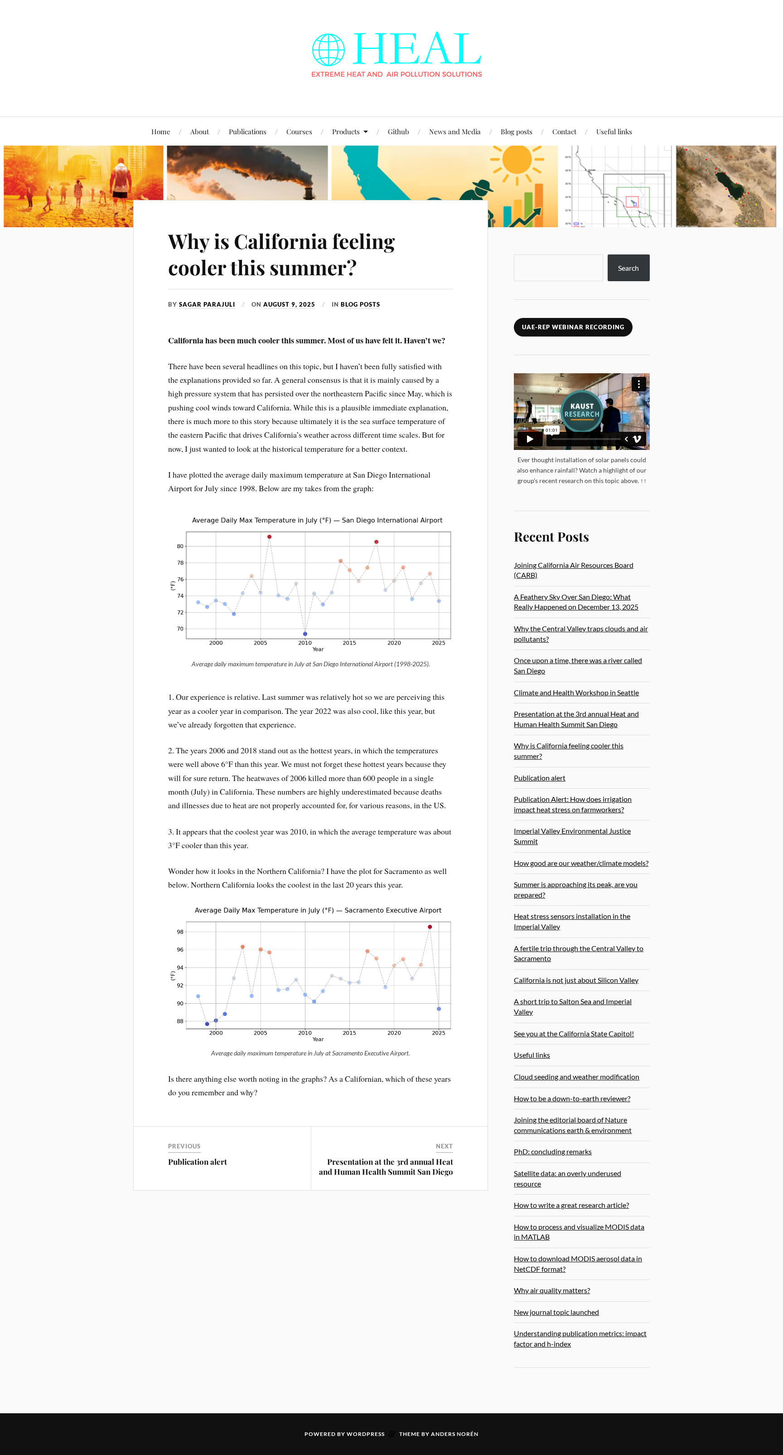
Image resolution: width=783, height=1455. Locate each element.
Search (628, 268)
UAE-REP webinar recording (573, 327)
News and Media (455, 131)
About (199, 131)
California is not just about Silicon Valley (576, 980)
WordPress (366, 1434)
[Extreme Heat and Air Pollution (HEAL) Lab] (391, 57)
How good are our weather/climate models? (581, 863)
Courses (299, 131)
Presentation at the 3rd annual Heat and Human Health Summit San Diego (386, 1167)
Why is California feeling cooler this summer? (281, 253)
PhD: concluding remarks (553, 1151)
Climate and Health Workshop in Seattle (576, 692)
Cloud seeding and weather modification (576, 1076)
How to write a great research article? (571, 1205)
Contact (564, 131)
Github (398, 131)
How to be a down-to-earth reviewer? (572, 1098)
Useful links (614, 131)
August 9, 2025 (289, 304)
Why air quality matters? (552, 1290)
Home (160, 131)
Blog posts (516, 131)
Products (346, 131)
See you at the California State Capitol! (574, 1033)
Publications (247, 131)
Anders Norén (454, 1434)
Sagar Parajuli (207, 304)
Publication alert (197, 1162)
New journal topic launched (556, 1312)
